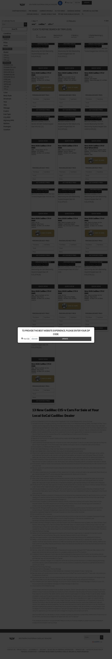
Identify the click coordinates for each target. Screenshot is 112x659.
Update (65, 339)
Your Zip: (26, 339)
